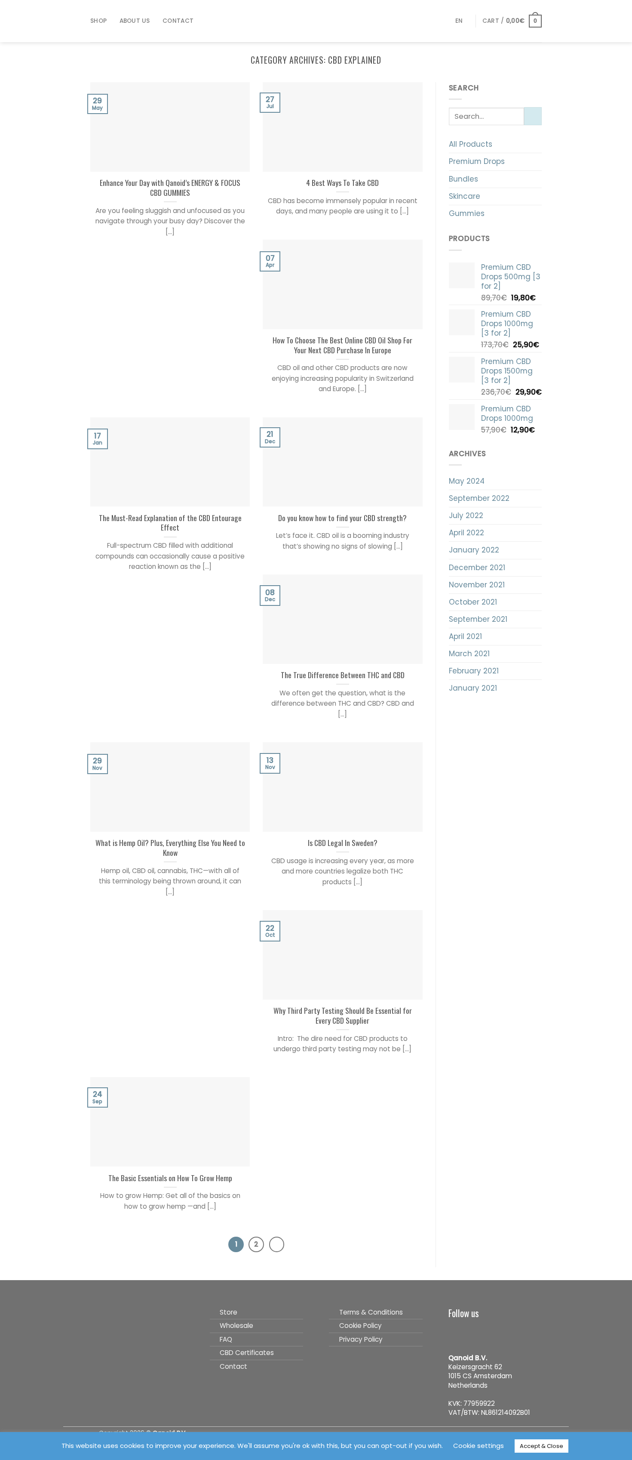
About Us (135, 21)
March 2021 (469, 653)
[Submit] (533, 116)
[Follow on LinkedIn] (498, 1332)
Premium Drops (477, 161)
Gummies (467, 213)
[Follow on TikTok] (484, 1332)
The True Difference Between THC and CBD (343, 675)
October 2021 (473, 602)
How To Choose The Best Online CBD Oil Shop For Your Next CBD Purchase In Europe (342, 345)
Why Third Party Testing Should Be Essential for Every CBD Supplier (342, 1015)
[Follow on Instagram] (470, 1332)
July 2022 (466, 515)
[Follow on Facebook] (455, 1332)
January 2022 (474, 550)
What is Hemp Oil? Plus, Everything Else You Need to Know (170, 848)
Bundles (463, 179)
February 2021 (474, 671)
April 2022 (466, 533)
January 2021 (473, 688)
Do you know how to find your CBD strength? (342, 518)
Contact (178, 21)
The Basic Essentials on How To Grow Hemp (170, 1178)
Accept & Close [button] (541, 1446)
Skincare (464, 196)
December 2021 (477, 567)
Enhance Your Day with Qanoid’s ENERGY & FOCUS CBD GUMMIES (170, 188)
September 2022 (479, 498)
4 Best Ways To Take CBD (342, 183)
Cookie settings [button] (478, 1445)
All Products (470, 144)
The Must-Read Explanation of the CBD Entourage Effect (170, 523)
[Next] (277, 1244)
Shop (98, 21)
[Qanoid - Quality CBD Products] (316, 21)
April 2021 (465, 636)
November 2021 (477, 585)
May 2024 (467, 481)
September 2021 (478, 619)
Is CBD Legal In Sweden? (342, 843)
